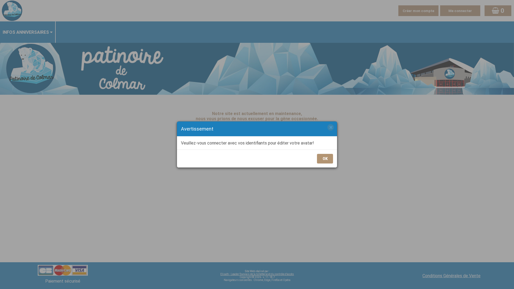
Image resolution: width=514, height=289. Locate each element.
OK (325, 159)
